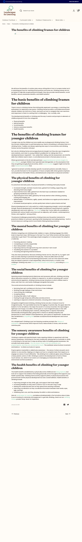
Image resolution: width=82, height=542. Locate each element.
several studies (48, 164)
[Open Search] (20, 10)
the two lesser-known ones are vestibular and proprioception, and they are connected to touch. (36, 344)
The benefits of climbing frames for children (23, 24)
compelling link (28, 316)
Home (3, 24)
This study (37, 210)
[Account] (73, 10)
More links (59, 20)
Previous (16, 414)
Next (67, 414)
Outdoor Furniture (8, 20)
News (8, 24)
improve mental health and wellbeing (43, 262)
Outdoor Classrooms (43, 20)
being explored (61, 372)
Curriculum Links (26, 20)
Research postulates (22, 166)
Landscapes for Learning (24, 395)
